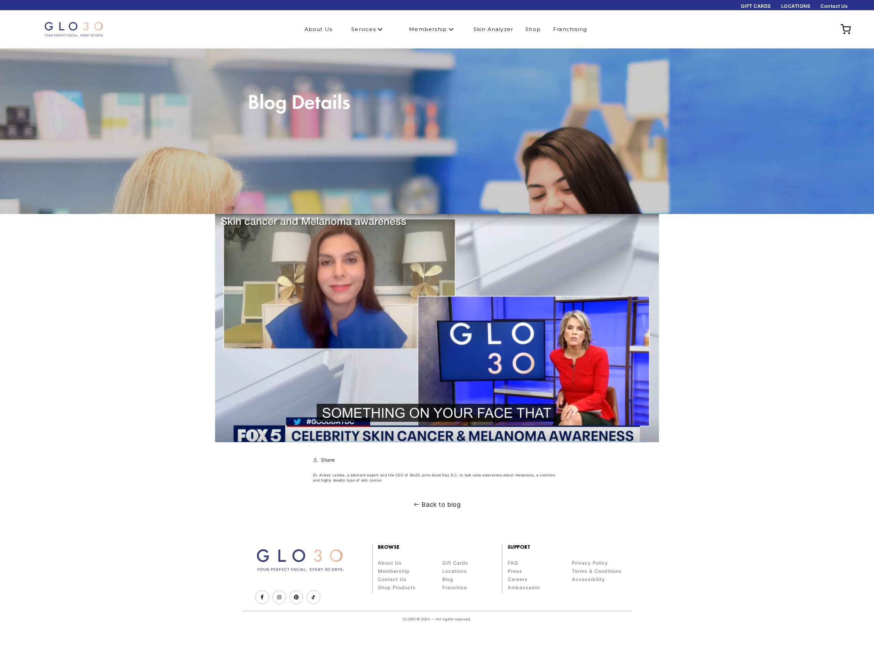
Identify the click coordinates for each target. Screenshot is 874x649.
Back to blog (441, 504)
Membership (429, 29)
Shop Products (397, 587)
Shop (533, 29)
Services (364, 29)
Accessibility (588, 579)
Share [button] (328, 460)
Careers (518, 579)
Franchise (454, 587)
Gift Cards (455, 563)
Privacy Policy (590, 563)
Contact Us (834, 6)
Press (515, 571)
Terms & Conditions (597, 571)
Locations (454, 571)
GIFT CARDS (756, 6)
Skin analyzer (493, 29)
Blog (447, 579)
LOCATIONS (795, 6)
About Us (319, 29)
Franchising (570, 29)
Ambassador (524, 587)
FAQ (513, 563)
